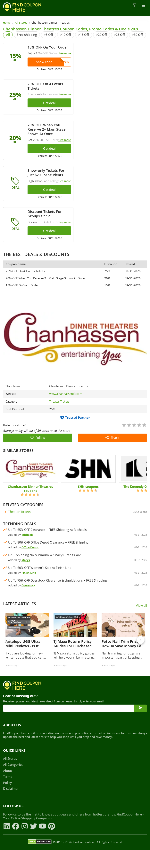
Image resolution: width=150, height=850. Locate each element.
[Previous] (9, 640)
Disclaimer (11, 789)
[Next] (141, 640)
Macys (25, 560)
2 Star (129, 425)
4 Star (139, 425)
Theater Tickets (59, 401)
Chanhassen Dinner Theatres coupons (30, 488)
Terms (7, 777)
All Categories (13, 765)
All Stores (21, 22)
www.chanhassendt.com (65, 394)
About (7, 771)
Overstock (28, 585)
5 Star (144, 425)
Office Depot (29, 547)
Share (115, 438)
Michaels (27, 535)
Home (7, 22)
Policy (7, 783)
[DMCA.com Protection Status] (40, 842)
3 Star (134, 425)
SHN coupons (88, 486)
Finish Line (28, 573)
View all (141, 606)
